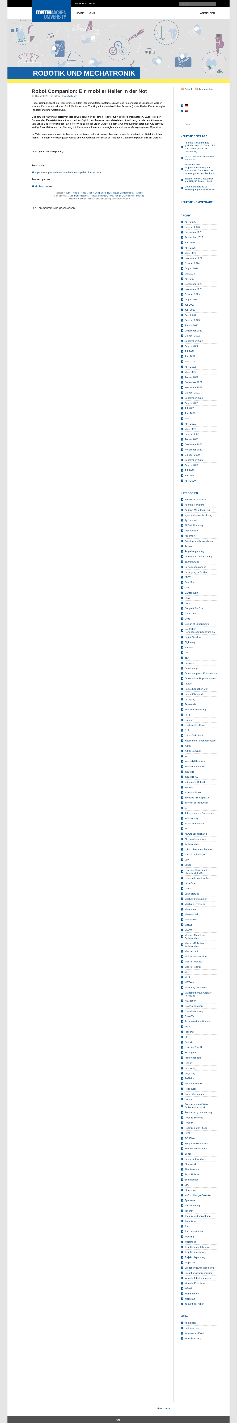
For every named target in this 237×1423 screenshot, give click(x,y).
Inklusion (189, 787)
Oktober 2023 (192, 294)
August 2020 (191, 465)
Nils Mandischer (43, 186)
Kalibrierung (191, 818)
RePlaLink (190, 1078)
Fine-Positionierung (195, 709)
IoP (186, 807)
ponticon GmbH (193, 1047)
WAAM (188, 1288)
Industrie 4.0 (191, 776)
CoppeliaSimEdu (194, 608)
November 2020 (193, 449)
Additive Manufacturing (197, 509)
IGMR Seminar (193, 750)
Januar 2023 (191, 325)
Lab (187, 859)
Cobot (188, 603)
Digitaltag (190, 642)
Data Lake (190, 613)
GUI (187, 730)
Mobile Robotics (193, 961)
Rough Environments (123, 193)
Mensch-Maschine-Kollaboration (195, 936)
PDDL (188, 1026)
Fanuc (188, 683)
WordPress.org (193, 1338)
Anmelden (207, 13)
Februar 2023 (192, 320)
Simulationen (192, 1169)
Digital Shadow (193, 637)
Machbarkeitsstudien (196, 898)
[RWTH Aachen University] (51, 21)
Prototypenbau (193, 1057)
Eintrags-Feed (192, 1328)
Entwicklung (191, 668)
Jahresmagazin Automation (199, 813)
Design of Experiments (197, 623)
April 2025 (190, 247)
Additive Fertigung (195, 504)
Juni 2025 (190, 242)
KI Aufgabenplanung (196, 833)
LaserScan (190, 883)
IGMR (92, 13)
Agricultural (191, 520)
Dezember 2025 (193, 232)
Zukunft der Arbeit (194, 1303)
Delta (187, 618)
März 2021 (190, 429)
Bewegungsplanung (195, 566)
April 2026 (190, 221)
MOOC (188, 972)
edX (187, 657)
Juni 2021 (190, 413)
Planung (189, 1031)
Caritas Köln (191, 592)
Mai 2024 (190, 273)
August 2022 (191, 346)
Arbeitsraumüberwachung (199, 541)
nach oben (165, 1408)
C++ (187, 587)
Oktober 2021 (192, 392)
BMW (188, 577)
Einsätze (189, 663)
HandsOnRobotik (194, 735)
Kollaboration (192, 844)
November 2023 (193, 289)
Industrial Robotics (195, 761)
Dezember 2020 (193, 444)
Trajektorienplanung (195, 1252)
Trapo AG (190, 1262)
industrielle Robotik (195, 782)
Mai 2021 (190, 418)
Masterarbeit (191, 914)
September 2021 (194, 397)
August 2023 (191, 299)
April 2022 (190, 366)
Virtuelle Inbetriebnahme (198, 1278)
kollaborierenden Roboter (199, 849)
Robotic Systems (194, 1117)
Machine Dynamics (195, 904)
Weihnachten (192, 1293)
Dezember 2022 (193, 330)
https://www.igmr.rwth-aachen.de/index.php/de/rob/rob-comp (68, 172)
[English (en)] (186, 110)
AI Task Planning (194, 525)
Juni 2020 (190, 475)
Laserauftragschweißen (197, 878)
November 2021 (193, 387)
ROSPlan (190, 1138)
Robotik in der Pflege (196, 1127)
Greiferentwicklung (195, 725)
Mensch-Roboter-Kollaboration (194, 945)
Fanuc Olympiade (194, 694)
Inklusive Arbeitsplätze (197, 797)
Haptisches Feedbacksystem (200, 740)
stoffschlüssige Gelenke (198, 1195)
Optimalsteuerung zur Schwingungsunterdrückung (200, 188)
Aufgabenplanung (194, 551)
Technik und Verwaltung (198, 1216)
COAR (188, 598)
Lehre (188, 888)
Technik (189, 1210)
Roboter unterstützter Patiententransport (196, 1106)
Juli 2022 (189, 351)
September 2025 (194, 237)
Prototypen (191, 1052)
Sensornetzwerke (194, 1159)
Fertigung (190, 699)
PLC (187, 1037)
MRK (187, 977)
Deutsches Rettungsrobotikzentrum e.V (200, 630)
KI (186, 828)
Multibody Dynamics (196, 987)
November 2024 (193, 258)
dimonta (189, 647)
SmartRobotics (193, 1174)
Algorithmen (191, 530)
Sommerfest (191, 1179)
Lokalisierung (192, 893)
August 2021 (191, 403)
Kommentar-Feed (194, 1333)
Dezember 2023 (193, 283)
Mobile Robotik (80, 193)
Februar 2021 (192, 434)
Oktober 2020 (192, 454)
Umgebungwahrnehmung (199, 1273)
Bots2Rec (190, 582)
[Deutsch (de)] (186, 105)
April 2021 (190, 423)
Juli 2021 (189, 408)
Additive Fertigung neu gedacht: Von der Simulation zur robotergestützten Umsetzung (200, 147)
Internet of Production (196, 802)
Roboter (189, 1099)
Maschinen (191, 909)
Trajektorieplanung (195, 1257)
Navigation (190, 1000)
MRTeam (189, 982)
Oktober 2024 (192, 263)
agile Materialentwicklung (198, 515)
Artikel (188, 89)
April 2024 (190, 278)
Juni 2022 (190, 356)
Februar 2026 (192, 227)
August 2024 (191, 268)
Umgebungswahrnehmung (199, 1267)
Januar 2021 (191, 439)
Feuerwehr (191, 704)
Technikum (190, 1221)
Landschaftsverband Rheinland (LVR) (196, 871)
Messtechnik (191, 951)
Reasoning (190, 1068)
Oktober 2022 (192, 335)
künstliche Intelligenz (196, 854)
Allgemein (190, 535)
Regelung (190, 1073)
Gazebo (189, 720)
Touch (188, 1226)
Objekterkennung (194, 1011)
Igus (187, 756)
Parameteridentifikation (197, 1021)
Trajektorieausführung (197, 1247)
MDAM (188, 929)
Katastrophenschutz (195, 823)
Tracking (138, 193)
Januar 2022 (191, 377)
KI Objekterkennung (195, 839)
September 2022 (194, 340)
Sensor (188, 1153)
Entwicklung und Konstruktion (201, 673)
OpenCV (189, 1016)
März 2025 (190, 253)
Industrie (189, 771)
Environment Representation (200, 678)
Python (188, 1062)
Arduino (189, 546)
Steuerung (190, 1190)
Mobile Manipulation (196, 956)
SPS (187, 1184)
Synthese (190, 1200)
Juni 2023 (190, 309)
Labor (188, 864)
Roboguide (191, 1088)
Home (80, 13)
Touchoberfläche (194, 1231)
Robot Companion (97, 193)
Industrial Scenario (195, 766)
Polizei (188, 1042)
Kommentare (206, 89)
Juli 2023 (189, 304)
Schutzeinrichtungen (196, 1148)
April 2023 (190, 315)
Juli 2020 (189, 470)
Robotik (189, 1122)
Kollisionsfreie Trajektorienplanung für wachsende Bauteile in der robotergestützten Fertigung (200, 169)
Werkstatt (190, 1298)
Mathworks (191, 919)
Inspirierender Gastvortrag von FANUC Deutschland (199, 180)
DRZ (187, 652)
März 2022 (190, 372)
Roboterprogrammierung (198, 1112)
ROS (109, 193)
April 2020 (190, 480)
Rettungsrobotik (193, 1083)
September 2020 (194, 459)
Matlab (188, 924)
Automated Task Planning (199, 556)
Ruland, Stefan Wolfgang (65, 96)
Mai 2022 (190, 361)
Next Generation (194, 1005)
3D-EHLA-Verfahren (195, 499)
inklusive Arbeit (193, 792)
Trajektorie (190, 1241)
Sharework (190, 1164)
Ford (187, 714)
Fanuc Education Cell (196, 688)
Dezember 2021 (193, 382)
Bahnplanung (192, 561)
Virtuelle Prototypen (195, 1283)
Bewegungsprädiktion (196, 572)
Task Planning (192, 1205)
